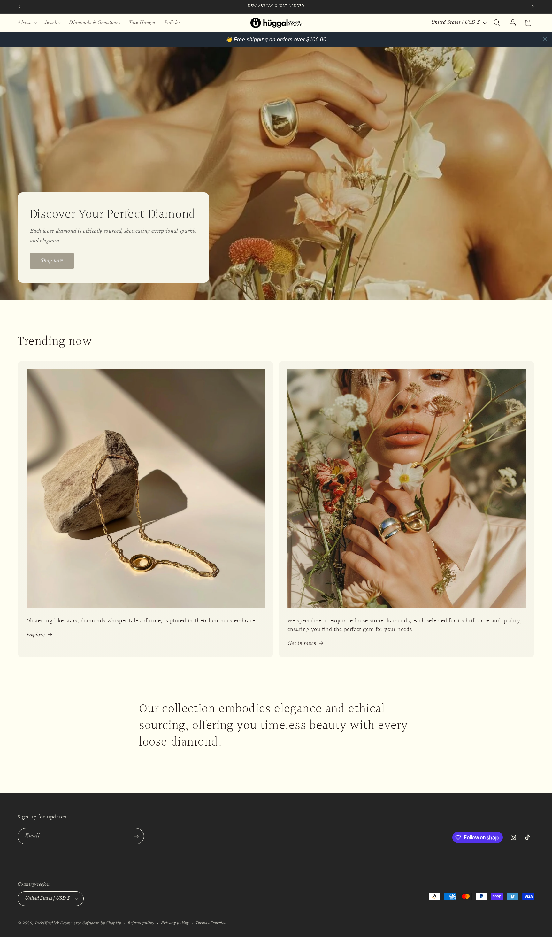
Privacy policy (175, 923)
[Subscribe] (136, 836)
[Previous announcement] (19, 6)
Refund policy (141, 923)
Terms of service (210, 923)
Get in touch (302, 644)
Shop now (52, 260)
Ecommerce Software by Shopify (90, 923)
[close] (545, 39)
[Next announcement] (533, 6)
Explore (36, 635)
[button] (26, 22)
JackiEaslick (46, 923)
